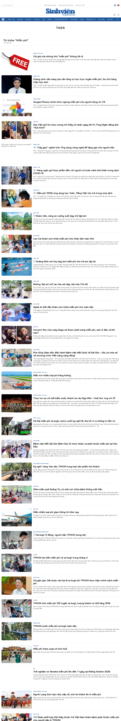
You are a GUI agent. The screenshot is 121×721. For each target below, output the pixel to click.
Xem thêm (117, 19)
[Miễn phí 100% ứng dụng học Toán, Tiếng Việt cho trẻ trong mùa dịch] (17, 198)
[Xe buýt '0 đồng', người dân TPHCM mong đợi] (17, 540)
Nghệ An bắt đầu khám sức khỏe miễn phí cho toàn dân (63, 307)
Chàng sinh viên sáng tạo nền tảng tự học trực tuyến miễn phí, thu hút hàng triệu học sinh (74, 80)
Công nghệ (74, 19)
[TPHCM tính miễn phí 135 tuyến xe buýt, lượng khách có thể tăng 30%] (17, 608)
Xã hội (35, 554)
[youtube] (118, 5)
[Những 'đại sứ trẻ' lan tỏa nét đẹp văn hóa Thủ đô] (17, 289)
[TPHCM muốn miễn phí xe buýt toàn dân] (17, 631)
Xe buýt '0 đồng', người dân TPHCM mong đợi (61, 534)
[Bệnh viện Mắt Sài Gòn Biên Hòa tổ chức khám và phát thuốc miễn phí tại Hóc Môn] (17, 449)
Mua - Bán (101, 19)
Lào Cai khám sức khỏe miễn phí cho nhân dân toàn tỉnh (63, 238)
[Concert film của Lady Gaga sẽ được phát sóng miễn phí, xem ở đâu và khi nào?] (17, 335)
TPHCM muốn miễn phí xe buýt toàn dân (55, 626)
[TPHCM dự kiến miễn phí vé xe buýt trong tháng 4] (17, 563)
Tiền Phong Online (50, 5)
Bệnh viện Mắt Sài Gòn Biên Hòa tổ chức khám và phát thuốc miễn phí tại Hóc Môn (75, 445)
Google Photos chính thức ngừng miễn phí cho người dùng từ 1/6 (69, 102)
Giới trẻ (36, 213)
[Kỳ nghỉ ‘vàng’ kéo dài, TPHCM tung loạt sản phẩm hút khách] (17, 472)
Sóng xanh (36, 623)
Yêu (44, 19)
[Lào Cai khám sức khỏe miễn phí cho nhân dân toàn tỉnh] (17, 244)
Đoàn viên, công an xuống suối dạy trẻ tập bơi (61, 215)
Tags (60, 28)
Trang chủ (3, 19)
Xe (34, 668)
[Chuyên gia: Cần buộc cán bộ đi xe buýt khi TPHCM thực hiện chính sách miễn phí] (17, 586)
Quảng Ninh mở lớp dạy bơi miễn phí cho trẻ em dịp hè (66, 261)
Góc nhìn (37, 19)
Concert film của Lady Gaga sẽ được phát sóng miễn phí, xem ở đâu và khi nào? (74, 331)
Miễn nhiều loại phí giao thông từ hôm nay (56, 512)
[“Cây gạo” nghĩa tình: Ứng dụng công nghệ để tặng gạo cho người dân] (17, 153)
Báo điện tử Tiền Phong (60, 12)
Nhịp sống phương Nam (40, 463)
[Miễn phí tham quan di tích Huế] (17, 654)
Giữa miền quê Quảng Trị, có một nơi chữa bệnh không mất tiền (67, 489)
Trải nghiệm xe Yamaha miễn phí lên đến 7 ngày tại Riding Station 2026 (71, 671)
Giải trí (50, 19)
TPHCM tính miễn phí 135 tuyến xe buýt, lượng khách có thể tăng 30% (71, 603)
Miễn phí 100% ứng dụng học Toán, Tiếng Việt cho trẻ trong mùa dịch (74, 193)
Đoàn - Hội (11, 19)
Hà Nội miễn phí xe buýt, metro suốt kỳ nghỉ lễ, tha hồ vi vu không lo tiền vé (74, 420)
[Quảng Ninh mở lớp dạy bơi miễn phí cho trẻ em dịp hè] (17, 267)
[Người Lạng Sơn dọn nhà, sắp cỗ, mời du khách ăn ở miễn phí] (17, 699)
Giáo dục (28, 19)
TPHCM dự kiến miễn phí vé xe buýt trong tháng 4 (60, 557)
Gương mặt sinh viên (61, 19)
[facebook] (115, 5)
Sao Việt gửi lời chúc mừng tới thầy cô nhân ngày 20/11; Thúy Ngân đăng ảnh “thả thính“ (76, 126)
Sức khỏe (36, 235)
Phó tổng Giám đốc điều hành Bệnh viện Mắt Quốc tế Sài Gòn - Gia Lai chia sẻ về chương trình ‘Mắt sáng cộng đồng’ (75, 354)
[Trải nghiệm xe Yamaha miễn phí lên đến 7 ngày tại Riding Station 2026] (17, 677)
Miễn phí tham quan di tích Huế (50, 648)
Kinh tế (35, 509)
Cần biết (110, 19)
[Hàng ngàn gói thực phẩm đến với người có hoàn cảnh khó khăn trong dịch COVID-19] (17, 175)
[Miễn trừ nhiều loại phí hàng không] (17, 380)
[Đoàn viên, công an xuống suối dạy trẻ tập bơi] (17, 221)
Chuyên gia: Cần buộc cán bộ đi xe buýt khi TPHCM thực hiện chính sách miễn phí (75, 582)
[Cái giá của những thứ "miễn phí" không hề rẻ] (17, 61)
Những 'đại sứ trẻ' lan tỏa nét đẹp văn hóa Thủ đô (60, 284)
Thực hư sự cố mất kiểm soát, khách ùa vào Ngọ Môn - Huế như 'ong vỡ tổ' (74, 398)
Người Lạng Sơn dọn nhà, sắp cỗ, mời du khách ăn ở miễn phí (67, 694)
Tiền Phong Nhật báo (66, 5)
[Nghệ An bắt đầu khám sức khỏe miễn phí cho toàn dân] (17, 312)
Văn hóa (35, 645)
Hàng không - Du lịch (40, 372)
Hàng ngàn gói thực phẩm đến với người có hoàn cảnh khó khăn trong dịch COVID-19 (76, 172)
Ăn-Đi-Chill (37, 418)
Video (82, 19)
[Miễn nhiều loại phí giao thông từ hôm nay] (17, 517)
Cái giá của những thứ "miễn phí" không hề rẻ (58, 56)
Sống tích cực (91, 19)
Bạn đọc (36, 486)
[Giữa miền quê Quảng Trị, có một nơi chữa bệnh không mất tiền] (17, 494)
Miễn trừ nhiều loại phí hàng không (52, 375)
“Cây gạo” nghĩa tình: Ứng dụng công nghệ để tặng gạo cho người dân (75, 147)
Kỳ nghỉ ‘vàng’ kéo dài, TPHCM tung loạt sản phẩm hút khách (66, 466)
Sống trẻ (20, 19)
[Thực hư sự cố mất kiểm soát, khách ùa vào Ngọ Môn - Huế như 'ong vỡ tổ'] (17, 403)
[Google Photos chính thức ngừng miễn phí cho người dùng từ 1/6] (17, 107)
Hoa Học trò (80, 5)
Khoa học (36, 577)
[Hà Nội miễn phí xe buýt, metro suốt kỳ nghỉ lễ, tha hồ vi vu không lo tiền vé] (17, 426)
